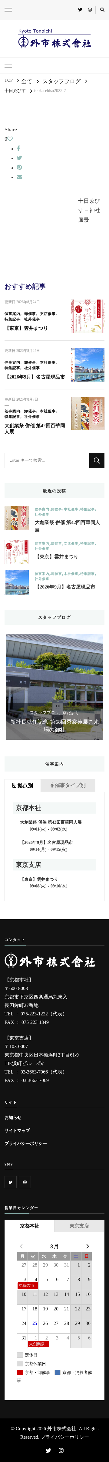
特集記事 (12, 319)
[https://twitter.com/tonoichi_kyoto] (11, 1182)
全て (26, 81)
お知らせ (13, 1117)
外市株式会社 (61, 1428)
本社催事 (48, 362)
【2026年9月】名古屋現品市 (35, 376)
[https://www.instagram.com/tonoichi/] (25, 1182)
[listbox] (54, 686)
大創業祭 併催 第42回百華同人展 (67, 526)
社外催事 (32, 319)
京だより (70, 712)
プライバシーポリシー (26, 1143)
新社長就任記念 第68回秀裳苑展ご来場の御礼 (54, 726)
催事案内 (12, 314)
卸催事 (30, 314)
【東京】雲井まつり (26, 328)
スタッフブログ (61, 81)
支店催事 (48, 314)
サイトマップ (17, 1130)
